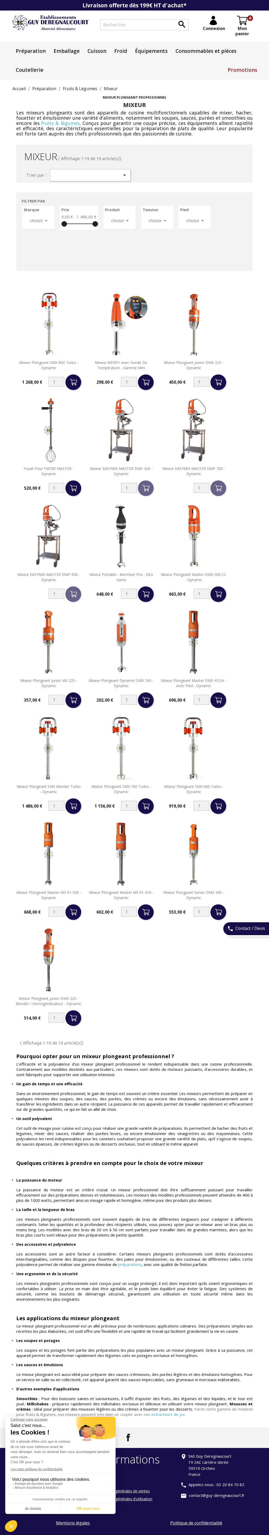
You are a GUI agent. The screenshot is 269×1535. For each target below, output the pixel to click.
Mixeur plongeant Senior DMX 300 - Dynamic (193, 895)
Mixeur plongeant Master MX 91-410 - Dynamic (121, 895)
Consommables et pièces (205, 51)
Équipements (151, 51)
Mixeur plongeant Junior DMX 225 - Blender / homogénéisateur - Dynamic (48, 1001)
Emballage (67, 51)
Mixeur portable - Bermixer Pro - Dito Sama (121, 577)
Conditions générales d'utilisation (124, 1498)
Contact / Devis (246, 928)
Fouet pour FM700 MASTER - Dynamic (49, 471)
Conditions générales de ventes (123, 1490)
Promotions (242, 70)
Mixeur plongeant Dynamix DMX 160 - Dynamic (121, 683)
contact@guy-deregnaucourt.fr (217, 1495)
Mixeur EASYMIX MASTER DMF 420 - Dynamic (121, 471)
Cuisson (96, 51)
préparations (130, 1264)
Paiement (104, 1475)
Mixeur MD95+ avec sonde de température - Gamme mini (121, 365)
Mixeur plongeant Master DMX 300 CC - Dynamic (193, 577)
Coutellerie (29, 70)
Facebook (128, 1437)
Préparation (31, 51)
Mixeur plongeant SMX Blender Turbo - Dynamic (49, 789)
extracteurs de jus (168, 1414)
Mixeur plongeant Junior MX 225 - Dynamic (48, 683)
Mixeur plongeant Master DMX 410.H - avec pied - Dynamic (193, 683)
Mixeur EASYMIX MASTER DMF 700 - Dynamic (193, 471)
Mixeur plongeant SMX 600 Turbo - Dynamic (194, 789)
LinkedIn (141, 1437)
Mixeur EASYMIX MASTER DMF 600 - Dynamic (48, 577)
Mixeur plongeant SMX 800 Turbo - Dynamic (49, 365)
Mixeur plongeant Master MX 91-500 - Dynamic (48, 895)
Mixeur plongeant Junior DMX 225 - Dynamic (194, 365)
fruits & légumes (60, 123)
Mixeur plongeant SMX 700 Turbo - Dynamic (121, 789)
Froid (120, 51)
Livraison (104, 1483)
